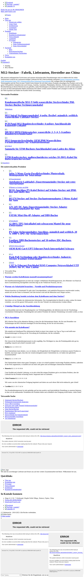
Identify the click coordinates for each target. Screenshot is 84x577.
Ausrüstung (12, 27)
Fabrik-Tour (13, 29)
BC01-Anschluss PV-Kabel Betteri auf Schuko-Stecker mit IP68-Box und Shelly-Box (43, 191)
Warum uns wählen (15, 22)
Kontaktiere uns (10, 57)
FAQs (7, 55)
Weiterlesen (8, 109)
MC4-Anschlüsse (12, 317)
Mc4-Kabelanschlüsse (12, 407)
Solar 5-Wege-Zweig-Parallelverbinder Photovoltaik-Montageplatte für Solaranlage (37, 174)
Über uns (8, 20)
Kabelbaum (12, 33)
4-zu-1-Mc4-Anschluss (12, 404)
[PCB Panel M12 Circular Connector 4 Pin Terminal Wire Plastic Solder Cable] (6, 121)
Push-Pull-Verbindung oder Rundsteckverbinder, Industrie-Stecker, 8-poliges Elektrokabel (40, 258)
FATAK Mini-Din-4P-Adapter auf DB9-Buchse (33, 215)
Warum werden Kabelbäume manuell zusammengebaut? (29, 277)
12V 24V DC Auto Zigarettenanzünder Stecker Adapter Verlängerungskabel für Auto (38, 208)
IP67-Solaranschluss (23, 81)
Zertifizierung (13, 26)
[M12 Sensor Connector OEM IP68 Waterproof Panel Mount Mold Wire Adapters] (6, 138)
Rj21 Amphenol (10, 413)
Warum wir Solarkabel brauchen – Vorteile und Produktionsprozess (33, 286)
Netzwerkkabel (14, 37)
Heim (7, 18)
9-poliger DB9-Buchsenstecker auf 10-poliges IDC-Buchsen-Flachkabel (40, 241)
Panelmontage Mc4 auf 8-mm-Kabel (16, 411)
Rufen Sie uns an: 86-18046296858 (12, 10)
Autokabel (12, 38)
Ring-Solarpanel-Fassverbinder (41, 81)
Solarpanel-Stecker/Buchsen (14, 400)
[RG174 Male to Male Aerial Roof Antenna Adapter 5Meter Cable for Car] (10, 196)
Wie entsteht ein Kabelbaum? (17, 327)
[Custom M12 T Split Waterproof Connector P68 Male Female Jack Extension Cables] (6, 98)
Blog (10, 49)
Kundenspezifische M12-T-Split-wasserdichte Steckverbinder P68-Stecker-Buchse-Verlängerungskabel (40, 103)
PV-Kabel (12, 40)
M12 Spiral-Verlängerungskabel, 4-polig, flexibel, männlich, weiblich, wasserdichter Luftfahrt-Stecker (41, 116)
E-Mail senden (5, 516)
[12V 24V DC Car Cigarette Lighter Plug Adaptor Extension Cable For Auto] (10, 204)
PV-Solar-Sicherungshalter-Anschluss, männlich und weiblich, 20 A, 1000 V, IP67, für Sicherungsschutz (43, 233)
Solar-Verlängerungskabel (21, 44)
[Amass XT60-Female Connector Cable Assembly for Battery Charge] (8, 146)
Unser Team (13, 24)
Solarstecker (17, 42)
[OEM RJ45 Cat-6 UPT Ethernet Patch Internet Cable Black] (16, 246)
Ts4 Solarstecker (10, 418)
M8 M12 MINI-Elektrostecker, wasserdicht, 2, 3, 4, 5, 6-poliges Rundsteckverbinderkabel (38, 133)
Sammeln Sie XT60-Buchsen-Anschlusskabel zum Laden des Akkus (40, 149)
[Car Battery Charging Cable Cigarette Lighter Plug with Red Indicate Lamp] (15, 179)
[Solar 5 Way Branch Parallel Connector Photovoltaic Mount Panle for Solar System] (10, 171)
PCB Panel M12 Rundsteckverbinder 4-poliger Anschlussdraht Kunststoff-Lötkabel (38, 124)
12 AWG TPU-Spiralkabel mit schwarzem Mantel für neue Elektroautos (40, 224)
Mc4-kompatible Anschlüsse (14, 416)
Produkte (8, 31)
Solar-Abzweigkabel (19, 46)
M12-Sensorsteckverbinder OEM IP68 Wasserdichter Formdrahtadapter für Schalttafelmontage (33, 141)
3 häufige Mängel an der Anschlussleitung (22, 306)
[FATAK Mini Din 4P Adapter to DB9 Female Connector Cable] (10, 212)
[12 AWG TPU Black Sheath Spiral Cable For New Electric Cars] (13, 221)
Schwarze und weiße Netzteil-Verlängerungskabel (21, 405)
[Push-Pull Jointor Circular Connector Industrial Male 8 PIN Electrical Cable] (11, 254)
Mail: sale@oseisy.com (8, 11)
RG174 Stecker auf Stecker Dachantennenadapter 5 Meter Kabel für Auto (43, 199)
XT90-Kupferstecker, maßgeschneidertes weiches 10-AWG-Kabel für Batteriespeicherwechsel (41, 158)
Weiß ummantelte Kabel (8, 81)
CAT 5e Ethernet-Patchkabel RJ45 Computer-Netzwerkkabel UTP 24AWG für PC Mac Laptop (44, 266)
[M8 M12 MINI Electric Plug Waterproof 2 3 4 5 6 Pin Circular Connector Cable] (6, 129)
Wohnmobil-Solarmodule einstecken (16, 402)
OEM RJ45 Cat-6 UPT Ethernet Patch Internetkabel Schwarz (41, 248)
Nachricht (8, 48)
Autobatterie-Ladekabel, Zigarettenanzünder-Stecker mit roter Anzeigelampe (42, 182)
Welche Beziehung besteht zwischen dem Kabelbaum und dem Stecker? (35, 296)
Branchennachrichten (16, 51)
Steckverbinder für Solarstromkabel (16, 415)
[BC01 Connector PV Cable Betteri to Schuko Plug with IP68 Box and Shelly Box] (18, 187)
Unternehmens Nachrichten (18, 53)
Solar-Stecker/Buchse (12, 409)
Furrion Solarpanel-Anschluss (69, 79)
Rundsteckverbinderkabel (17, 35)
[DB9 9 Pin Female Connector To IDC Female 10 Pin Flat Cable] (10, 237)
